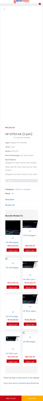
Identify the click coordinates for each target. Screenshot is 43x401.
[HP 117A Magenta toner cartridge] (30, 224)
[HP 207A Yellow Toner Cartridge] (30, 299)
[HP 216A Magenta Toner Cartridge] (30, 339)
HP (12, 193)
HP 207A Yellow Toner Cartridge (30, 311)
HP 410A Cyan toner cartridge (30, 279)
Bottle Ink (19, 189)
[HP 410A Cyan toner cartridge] (30, 265)
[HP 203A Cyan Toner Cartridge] (12, 339)
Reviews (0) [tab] (10, 205)
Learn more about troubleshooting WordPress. (21, 383)
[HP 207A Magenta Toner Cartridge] (12, 302)
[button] (39, 1)
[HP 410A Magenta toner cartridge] (12, 265)
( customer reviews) (22, 137)
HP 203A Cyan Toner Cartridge (13, 353)
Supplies (27, 189)
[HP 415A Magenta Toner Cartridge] (12, 227)
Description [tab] (9, 199)
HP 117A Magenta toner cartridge (30, 235)
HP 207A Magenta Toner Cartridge (13, 316)
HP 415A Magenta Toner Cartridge (13, 242)
